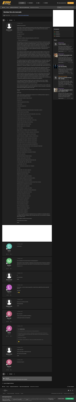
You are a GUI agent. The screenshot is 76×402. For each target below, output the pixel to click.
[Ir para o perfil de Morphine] (9, 261)
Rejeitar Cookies (61, 398)
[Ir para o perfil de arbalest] (9, 328)
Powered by (69, 393)
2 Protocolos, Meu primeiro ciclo (65, 55)
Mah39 (59, 92)
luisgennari (9, 291)
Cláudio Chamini (60, 51)
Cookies (22, 393)
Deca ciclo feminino (62, 66)
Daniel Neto (60, 56)
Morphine (9, 265)
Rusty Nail (9, 318)
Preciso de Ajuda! (62, 44)
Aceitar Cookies (70, 398)
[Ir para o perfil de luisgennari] (9, 287)
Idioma (4, 393)
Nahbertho (60, 45)
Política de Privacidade (10, 393)
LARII (59, 67)
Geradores (57, 31)
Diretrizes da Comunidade (17, 399)
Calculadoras (58, 36)
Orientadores (58, 34)
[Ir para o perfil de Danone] (9, 246)
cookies (27, 399)
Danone (9, 250)
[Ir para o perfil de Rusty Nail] (9, 314)
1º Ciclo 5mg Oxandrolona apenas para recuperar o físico (65, 90)
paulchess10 (60, 79)
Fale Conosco (17, 393)
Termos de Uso (50, 398)
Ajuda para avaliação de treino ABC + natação (64, 78)
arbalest (9, 332)
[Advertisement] (27, 233)
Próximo (10, 20)
